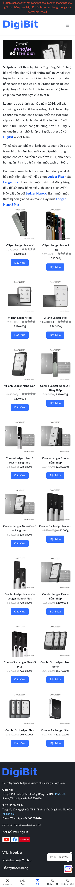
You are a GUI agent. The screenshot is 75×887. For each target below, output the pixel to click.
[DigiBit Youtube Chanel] (6, 841)
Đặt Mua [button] (19, 262)
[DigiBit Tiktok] (24, 841)
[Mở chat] (68, 869)
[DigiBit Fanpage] (14, 841)
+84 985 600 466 (32, 798)
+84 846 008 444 (32, 818)
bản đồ (61, 794)
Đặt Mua (55, 267)
